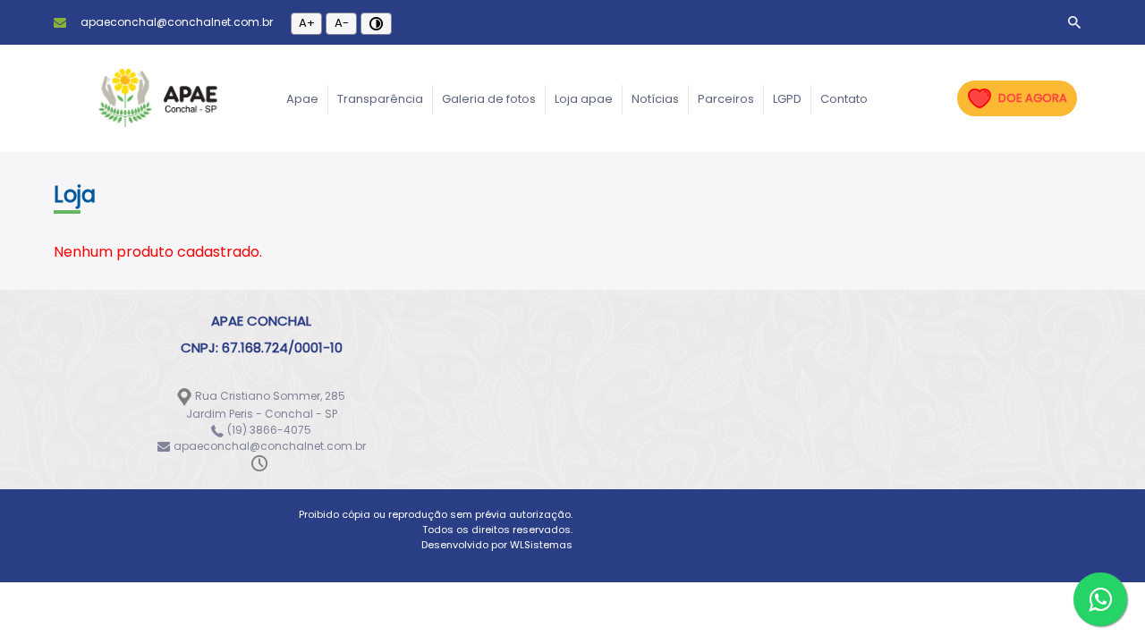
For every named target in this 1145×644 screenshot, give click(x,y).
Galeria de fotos (489, 98)
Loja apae (584, 98)
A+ (307, 22)
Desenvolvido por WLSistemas (496, 545)
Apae (302, 98)
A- (342, 22)
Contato (844, 98)
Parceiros (726, 98)
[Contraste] (376, 24)
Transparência (380, 98)
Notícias (655, 98)
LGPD (787, 98)
